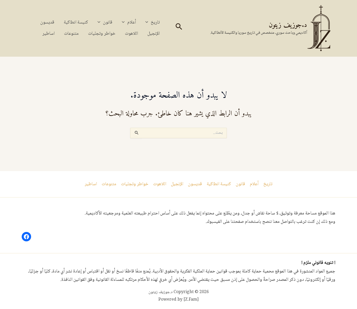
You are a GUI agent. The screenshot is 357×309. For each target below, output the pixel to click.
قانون (107, 22)
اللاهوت (131, 34)
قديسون (47, 22)
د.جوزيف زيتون (288, 25)
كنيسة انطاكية (76, 22)
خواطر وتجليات (102, 34)
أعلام (131, 22)
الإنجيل (153, 34)
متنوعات (71, 34)
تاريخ (155, 22)
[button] (178, 28)
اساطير (48, 34)
